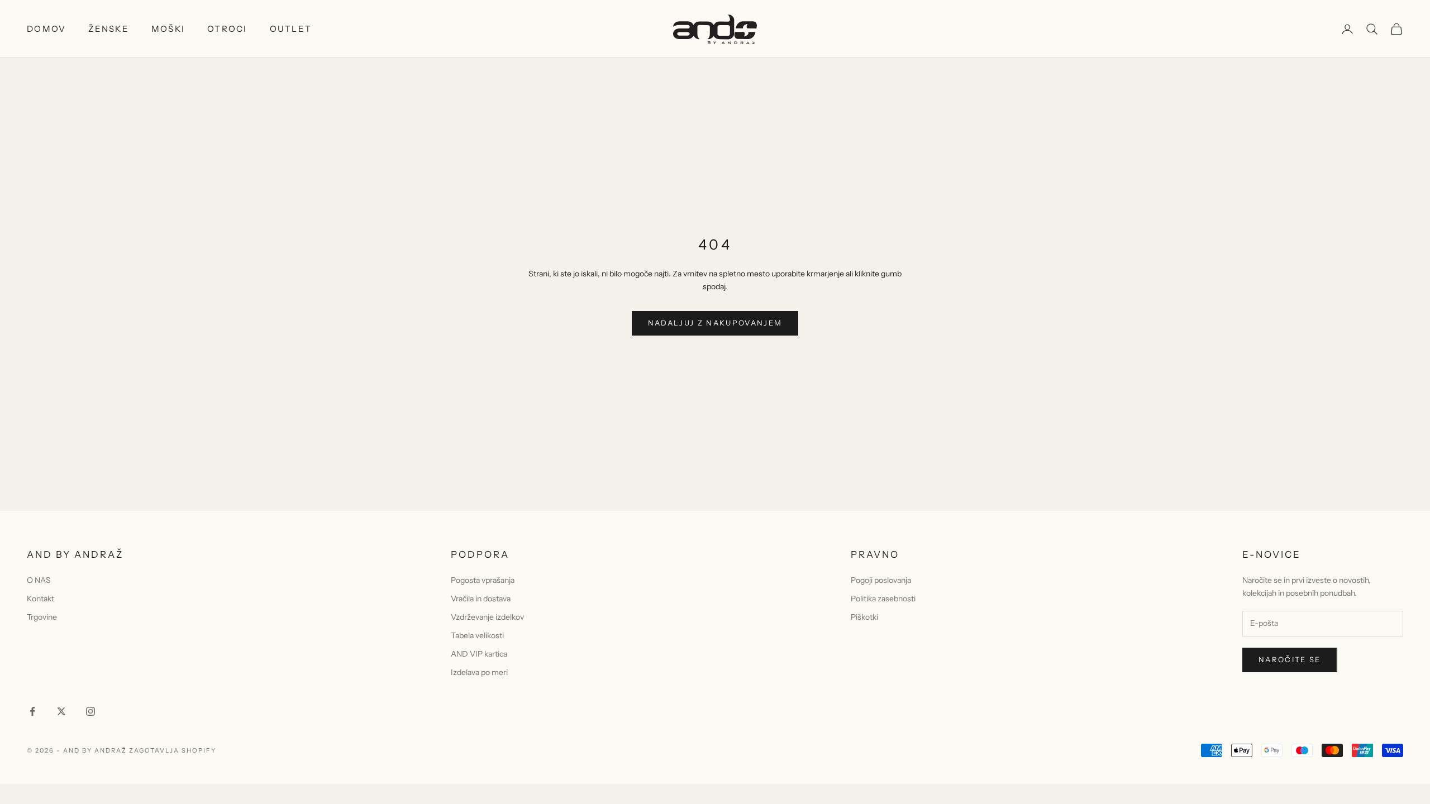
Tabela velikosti (477, 635)
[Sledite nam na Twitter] (61, 711)
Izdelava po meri (479, 672)
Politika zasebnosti (883, 599)
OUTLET (291, 28)
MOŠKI (168, 28)
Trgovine (42, 617)
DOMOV (46, 28)
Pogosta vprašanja (482, 580)
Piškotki (864, 617)
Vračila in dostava (481, 599)
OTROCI (227, 28)
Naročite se (1290, 659)
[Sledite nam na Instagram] (90, 711)
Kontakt (40, 599)
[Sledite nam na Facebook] (32, 711)
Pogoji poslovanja (881, 580)
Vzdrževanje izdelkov (487, 617)
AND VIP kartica (479, 654)
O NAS (39, 580)
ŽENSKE (108, 28)
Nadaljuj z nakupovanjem (715, 322)
